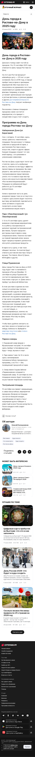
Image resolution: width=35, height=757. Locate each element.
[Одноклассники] (8, 715)
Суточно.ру (12, 740)
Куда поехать (16, 438)
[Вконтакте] (18, 715)
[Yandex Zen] (27, 715)
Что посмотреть (8, 441)
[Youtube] (23, 715)
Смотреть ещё (17, 632)
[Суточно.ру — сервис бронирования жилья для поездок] (8, 2)
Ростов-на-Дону (8, 444)
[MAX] (13, 715)
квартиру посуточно (10, 331)
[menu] (33, 2)
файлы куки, (14, 745)
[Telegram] (3, 715)
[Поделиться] (31, 14)
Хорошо (27, 746)
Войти (27, 2)
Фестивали (6, 438)
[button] (9, 416)
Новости (6, 14)
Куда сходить (20, 441)
